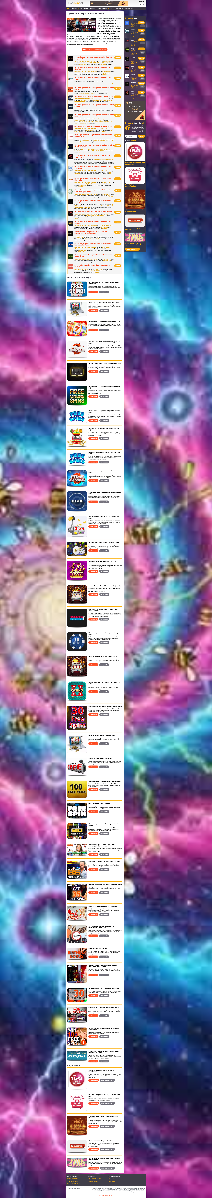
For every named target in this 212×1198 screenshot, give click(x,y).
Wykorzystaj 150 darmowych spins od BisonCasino (101, 1071)
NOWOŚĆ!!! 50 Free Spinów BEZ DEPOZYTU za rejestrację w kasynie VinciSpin (90, 232)
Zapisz (141, 136)
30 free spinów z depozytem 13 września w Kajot (104, 542)
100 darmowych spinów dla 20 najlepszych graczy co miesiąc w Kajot (103, 965)
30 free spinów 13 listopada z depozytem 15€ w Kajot (104, 387)
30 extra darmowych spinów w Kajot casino (102, 656)
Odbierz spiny (93, 292)
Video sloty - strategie (93, 1180)
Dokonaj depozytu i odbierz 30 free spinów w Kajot (105, 706)
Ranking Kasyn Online (72, 1178)
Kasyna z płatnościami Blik (94, 1178)
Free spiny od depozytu (116, 8)
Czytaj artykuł (104, 292)
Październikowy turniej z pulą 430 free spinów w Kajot (104, 453)
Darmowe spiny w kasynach (87, 8)
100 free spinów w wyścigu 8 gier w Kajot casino (104, 781)
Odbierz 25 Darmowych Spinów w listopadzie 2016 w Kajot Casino (103, 1052)
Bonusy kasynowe (102, 8)
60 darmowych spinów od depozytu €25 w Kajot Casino (104, 824)
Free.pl (75, 3)
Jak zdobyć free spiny (72, 1181)
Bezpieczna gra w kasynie (73, 1183)
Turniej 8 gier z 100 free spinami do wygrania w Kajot (104, 342)
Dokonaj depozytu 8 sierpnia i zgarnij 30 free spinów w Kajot (103, 610)
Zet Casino (111, 1180)
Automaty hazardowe (93, 1181)
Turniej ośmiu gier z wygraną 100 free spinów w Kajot (104, 682)
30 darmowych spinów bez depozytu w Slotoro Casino (93, 126)
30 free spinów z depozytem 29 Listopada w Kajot (104, 363)
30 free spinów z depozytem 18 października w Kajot (103, 411)
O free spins (74, 8)
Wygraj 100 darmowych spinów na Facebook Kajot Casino (103, 1028)
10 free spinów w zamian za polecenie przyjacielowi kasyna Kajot (101, 926)
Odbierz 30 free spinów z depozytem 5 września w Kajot (104, 492)
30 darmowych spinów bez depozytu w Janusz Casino (93, 211)
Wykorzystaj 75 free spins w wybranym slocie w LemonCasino (104, 1158)
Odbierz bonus (94, 1080)
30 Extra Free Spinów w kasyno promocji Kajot (103, 988)
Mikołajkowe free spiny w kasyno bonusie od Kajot (105, 884)
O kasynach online (71, 1180)
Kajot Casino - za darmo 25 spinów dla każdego (103, 861)
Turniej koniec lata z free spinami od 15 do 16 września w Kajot (103, 562)
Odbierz (117, 57)
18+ (112, 1195)
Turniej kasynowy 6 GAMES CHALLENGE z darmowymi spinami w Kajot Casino (102, 845)
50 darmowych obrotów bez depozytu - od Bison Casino (93, 96)
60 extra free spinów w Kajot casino (100, 803)
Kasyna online (129, 8)
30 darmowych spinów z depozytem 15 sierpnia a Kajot (104, 633)
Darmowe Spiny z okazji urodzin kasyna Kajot (103, 906)
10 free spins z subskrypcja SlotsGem (100, 1141)
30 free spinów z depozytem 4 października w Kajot (103, 471)
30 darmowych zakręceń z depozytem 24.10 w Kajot (103, 429)
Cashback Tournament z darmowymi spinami (103, 1007)
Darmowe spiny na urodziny (97, 948)
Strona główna (68, 8)
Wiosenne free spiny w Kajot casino (100, 758)
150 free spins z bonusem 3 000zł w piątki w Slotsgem (103, 1117)
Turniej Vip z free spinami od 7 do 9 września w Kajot (103, 517)
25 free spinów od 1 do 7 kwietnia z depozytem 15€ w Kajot (103, 282)
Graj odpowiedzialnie (104, 1195)
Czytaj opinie (107, 1080)
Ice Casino (111, 1178)
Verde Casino (111, 1181)
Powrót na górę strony (132, 249)
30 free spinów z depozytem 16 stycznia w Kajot (104, 321)
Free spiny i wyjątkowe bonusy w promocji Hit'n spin (104, 1095)
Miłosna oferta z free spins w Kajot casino (101, 735)
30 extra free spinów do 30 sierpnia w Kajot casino (105, 586)
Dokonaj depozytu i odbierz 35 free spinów (94, 49)
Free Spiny (141, 1)
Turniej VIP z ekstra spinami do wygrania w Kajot (104, 302)
